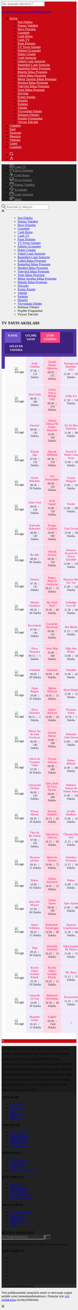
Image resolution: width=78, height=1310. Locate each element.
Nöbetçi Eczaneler (29, 50)
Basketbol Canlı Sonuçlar (34, 64)
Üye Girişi (16, 1104)
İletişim (14, 1118)
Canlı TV (24, 39)
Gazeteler (24, 32)
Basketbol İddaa (20, 1135)
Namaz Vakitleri (28, 25)
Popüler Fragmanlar (30, 118)
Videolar (15, 140)
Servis (13, 18)
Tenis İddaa (17, 1218)
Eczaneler (20, 189)
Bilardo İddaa (18, 1142)
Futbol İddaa (18, 1132)
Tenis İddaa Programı (31, 90)
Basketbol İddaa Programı (34, 68)
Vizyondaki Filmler (30, 111)
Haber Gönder (27, 54)
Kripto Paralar (26, 97)
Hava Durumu (27, 29)
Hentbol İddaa (19, 1139)
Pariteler (23, 104)
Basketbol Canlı (20, 1222)
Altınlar (22, 107)
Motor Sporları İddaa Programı (37, 79)
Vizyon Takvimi (28, 122)
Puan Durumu (26, 43)
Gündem (15, 125)
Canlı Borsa (25, 36)
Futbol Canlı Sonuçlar (31, 61)
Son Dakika (25, 22)
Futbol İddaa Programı (32, 75)
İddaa (17, 199)
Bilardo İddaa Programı (32, 72)
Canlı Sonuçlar (27, 57)
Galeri (13, 143)
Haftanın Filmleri (28, 115)
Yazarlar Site (18, 1215)
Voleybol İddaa (19, 1146)
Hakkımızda (17, 1114)
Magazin (15, 136)
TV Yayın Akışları (29, 47)
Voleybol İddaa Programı (33, 86)
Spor (13, 129)
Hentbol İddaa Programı (33, 82)
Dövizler (23, 93)
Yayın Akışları (23, 180)
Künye (14, 1111)
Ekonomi (15, 132)
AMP (13, 1226)
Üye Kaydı (17, 1107)
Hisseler (23, 100)
